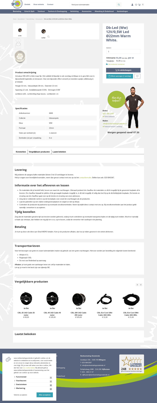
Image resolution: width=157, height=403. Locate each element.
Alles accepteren (45, 395)
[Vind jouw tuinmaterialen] (118, 4)
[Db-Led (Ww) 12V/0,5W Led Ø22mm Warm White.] (43, 31)
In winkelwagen (124, 70)
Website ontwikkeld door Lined (78, 402)
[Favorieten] (136, 4)
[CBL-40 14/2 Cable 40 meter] (52, 299)
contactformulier (85, 178)
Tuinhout (41, 11)
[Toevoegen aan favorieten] (137, 76)
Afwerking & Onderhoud (104, 11)
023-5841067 (87, 362)
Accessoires (86, 11)
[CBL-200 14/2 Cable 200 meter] (78, 299)
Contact (50, 4)
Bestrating (17, 11)
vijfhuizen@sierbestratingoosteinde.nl (95, 375)
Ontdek (27, 4)
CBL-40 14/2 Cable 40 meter (52, 314)
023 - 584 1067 (108, 114)
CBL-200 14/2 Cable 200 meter (78, 314)
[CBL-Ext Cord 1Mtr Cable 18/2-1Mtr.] (105, 299)
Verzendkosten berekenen (116, 64)
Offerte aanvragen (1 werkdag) (120, 76)
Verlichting (74, 11)
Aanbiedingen (122, 11)
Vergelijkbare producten (39, 152)
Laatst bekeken (59, 152)
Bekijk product (26, 321)
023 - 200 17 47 (88, 372)
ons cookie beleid (28, 368)
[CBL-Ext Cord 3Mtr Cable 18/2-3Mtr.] (131, 299)
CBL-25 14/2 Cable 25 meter (26, 314)
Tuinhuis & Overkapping (57, 11)
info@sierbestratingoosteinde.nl (115, 124)
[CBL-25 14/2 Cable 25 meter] (26, 299)
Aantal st (108, 48)
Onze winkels (38, 4)
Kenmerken (21, 152)
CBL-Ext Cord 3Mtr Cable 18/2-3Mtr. (131, 314)
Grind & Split (29, 11)
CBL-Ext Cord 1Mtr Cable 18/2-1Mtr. (104, 314)
